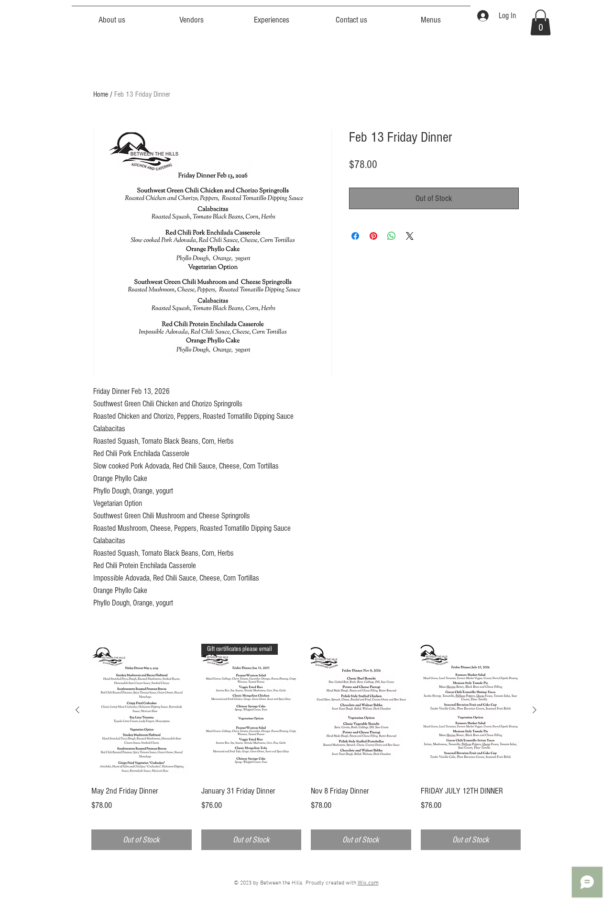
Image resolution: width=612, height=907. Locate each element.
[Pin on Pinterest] (373, 236)
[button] (540, 22)
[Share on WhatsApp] (391, 236)
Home (100, 94)
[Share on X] (409, 236)
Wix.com (368, 883)
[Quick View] (141, 710)
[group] (306, 747)
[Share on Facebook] (355, 236)
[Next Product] (534, 710)
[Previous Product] (77, 710)
